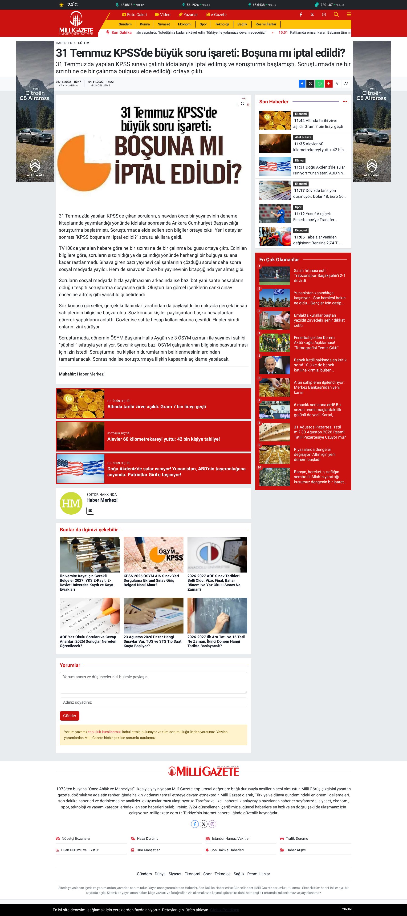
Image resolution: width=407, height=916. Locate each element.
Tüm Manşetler (148, 850)
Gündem (125, 24)
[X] (204, 824)
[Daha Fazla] (329, 84)
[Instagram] (212, 824)
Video (165, 14)
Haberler (64, 43)
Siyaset (164, 24)
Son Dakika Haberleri (227, 850)
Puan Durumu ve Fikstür (79, 850)
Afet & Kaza (303, 137)
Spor (203, 24)
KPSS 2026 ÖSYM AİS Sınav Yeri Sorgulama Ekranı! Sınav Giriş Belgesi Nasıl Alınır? (151, 580)
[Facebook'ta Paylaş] (302, 84)
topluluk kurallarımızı (105, 732)
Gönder (69, 715)
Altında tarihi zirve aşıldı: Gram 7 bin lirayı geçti (318, 123)
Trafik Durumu (297, 838)
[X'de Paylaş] (310, 84)
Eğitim (83, 43)
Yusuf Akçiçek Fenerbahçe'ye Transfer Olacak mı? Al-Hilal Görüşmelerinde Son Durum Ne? (317, 217)
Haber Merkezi (102, 500)
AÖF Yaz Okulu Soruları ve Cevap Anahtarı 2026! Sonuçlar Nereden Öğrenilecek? (88, 641)
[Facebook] (195, 824)
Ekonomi (184, 24)
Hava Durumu (147, 838)
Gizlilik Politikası (224, 910)
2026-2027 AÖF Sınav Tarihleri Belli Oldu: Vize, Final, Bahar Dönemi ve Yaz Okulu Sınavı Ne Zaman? (213, 583)
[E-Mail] (90, 511)
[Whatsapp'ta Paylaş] (319, 84)
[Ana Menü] (347, 15)
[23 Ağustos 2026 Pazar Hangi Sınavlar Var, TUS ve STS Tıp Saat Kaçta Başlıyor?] (153, 615)
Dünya (145, 24)
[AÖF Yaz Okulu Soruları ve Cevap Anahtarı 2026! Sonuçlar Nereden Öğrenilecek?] (90, 615)
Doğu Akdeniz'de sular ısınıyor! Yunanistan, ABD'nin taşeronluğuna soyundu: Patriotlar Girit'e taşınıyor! (319, 170)
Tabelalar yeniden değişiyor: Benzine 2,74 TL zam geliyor (316, 240)
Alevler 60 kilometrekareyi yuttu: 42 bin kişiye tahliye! (318, 147)
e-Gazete (219, 14)
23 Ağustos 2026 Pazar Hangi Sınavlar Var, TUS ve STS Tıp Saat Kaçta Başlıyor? (152, 641)
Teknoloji (222, 24)
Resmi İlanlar (266, 24)
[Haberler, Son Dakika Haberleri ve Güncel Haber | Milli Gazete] (77, 22)
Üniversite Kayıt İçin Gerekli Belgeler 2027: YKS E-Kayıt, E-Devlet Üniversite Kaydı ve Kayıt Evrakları (86, 583)
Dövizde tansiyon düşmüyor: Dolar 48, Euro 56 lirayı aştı (318, 194)
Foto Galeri (137, 14)
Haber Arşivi (296, 850)
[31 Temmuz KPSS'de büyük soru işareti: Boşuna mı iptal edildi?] (154, 152)
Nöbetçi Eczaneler (76, 838)
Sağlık (242, 24)
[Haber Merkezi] (71, 503)
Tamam (347, 909)
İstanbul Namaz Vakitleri (231, 838)
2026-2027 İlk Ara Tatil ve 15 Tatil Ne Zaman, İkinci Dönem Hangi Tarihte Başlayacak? (216, 641)
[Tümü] (345, 101)
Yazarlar (191, 14)
